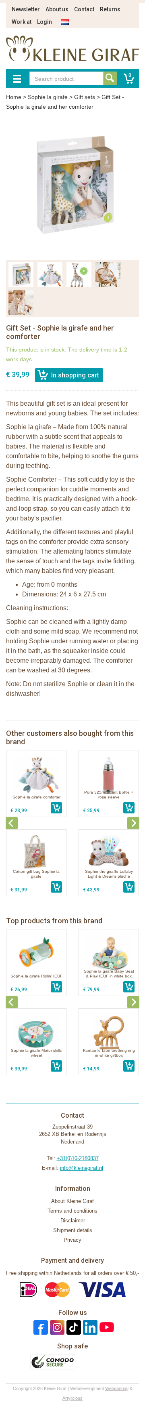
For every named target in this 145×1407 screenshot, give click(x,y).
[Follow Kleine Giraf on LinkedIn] (89, 1327)
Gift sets (84, 97)
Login (44, 22)
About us (57, 9)
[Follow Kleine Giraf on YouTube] (105, 1327)
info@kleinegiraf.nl (81, 1168)
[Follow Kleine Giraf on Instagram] (56, 1327)
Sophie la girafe (48, 97)
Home (13, 97)
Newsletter (26, 9)
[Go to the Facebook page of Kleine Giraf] (39, 1327)
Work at (21, 22)
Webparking (116, 1388)
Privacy (72, 1240)
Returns (110, 9)
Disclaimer (72, 1220)
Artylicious (72, 1398)
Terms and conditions (72, 1211)
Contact (84, 9)
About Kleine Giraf (72, 1201)
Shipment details (72, 1230)
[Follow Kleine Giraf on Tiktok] (72, 1327)
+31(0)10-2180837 (78, 1158)
